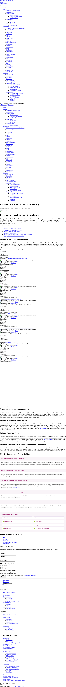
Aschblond (9, 32)
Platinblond (9, 61)
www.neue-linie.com (10, 313)
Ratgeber (5, 73)
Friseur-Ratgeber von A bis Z (10, 614)
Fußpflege (12, 99)
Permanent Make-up (15, 87)
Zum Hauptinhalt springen (6, 0)
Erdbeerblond (9, 47)
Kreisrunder (9, 640)
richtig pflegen (10, 628)
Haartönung (9, 71)
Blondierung (9, 70)
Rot (7, 63)
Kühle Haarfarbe (10, 54)
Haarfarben (6, 26)
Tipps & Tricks (10, 29)
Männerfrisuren (10, 23)
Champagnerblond (11, 42)
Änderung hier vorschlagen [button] (7, 546)
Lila (7, 58)
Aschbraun (9, 34)
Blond (8, 37)
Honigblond (9, 51)
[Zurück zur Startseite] (3, 3)
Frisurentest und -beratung (13, 10)
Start (4, 7)
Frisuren (5, 9)
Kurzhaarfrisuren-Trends (16, 16)
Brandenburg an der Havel (10, 542)
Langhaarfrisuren (14, 18)
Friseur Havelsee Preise (10, 233)
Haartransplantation (11, 82)
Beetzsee (5, 539)
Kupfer (8, 55)
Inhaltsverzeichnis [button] (4, 226)
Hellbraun (9, 50)
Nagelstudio (9, 92)
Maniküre (12, 100)
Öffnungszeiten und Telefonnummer (13, 230)
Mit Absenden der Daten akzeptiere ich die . (19, 575)
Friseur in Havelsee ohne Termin (12, 231)
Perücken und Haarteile (9, 647)
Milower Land (7, 538)
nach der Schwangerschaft (13, 643)
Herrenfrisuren (38, 517)
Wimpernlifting (13, 89)
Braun (8, 39)
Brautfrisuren (9, 12)
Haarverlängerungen (8, 645)
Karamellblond (10, 52)
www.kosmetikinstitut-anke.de (13, 299)
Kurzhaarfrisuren (14, 15)
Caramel (8, 41)
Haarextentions (10, 80)
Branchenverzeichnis (8, 676)
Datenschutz (20, 686)
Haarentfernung (14, 86)
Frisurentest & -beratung (9, 592)
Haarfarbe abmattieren (12, 623)
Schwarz (8, 67)
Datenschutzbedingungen (30, 575)
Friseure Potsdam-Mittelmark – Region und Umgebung (18, 234)
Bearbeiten (13, 263)
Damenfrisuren (10, 13)
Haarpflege (9, 77)
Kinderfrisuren (10, 19)
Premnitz (5, 540)
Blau (7, 35)
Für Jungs (12, 22)
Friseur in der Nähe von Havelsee (12, 228)
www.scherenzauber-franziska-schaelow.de (16, 258)
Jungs (7, 605)
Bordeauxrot (9, 38)
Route (16, 261)
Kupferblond (9, 57)
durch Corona (9, 641)
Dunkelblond (9, 44)
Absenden (3, 576)
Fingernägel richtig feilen (16, 97)
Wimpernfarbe (10, 656)
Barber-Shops (43, 428)
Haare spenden (7, 679)
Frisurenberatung (8, 521)
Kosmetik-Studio (10, 83)
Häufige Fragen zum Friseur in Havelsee (14, 236)
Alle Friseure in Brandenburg (42, 528)
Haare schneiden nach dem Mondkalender (14, 680)
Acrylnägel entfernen (15, 95)
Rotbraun (8, 64)
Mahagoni (9, 60)
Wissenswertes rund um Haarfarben (15, 28)
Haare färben (9, 74)
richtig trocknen (10, 629)
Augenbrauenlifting (15, 84)
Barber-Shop (13, 96)
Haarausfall (9, 79)
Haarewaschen (10, 630)
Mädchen (8, 604)
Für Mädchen (13, 21)
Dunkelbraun (9, 45)
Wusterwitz (6, 543)
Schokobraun (9, 66)
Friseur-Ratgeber (16, 487)
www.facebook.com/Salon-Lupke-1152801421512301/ (19, 328)
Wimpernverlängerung (15, 90)
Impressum (13, 686)
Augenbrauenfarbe (11, 653)
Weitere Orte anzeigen (6, 361)
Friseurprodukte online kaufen (11, 677)
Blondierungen (48, 439)
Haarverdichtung (7, 644)
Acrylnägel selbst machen (16, 93)
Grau (7, 48)
